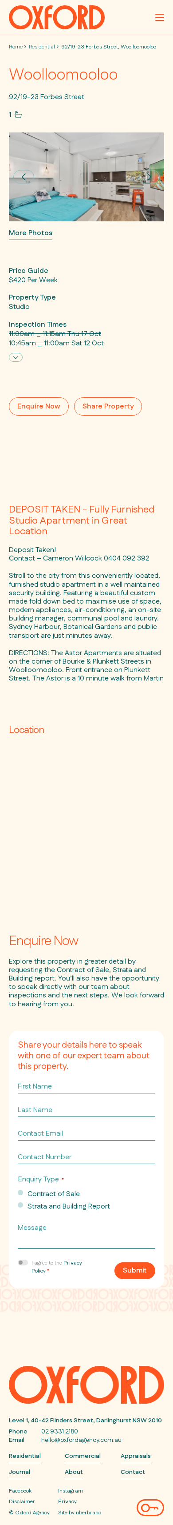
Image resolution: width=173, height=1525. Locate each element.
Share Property (108, 406)
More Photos (30, 233)
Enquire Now (38, 406)
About (74, 1473)
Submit (135, 1270)
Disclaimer (22, 1501)
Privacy (67, 1501)
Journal (19, 1473)
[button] (23, 177)
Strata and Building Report (69, 1207)
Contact (133, 1473)
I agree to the (56, 1266)
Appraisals (136, 1457)
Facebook (20, 1491)
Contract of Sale (54, 1194)
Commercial (83, 1457)
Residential (42, 47)
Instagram (70, 1491)
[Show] (16, 357)
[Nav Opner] (159, 17)
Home (16, 47)
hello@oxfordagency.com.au (81, 1440)
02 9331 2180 (59, 1431)
